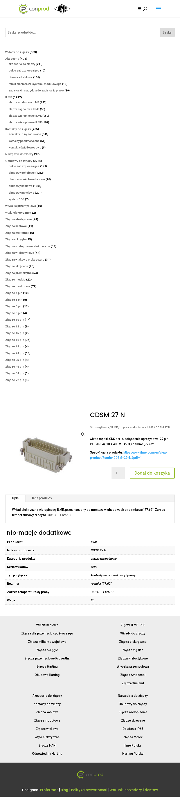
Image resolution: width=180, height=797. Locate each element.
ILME (114, 427)
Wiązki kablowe (47, 625)
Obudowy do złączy (133, 704)
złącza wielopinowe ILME (136, 427)
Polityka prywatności (89, 790)
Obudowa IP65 (132, 729)
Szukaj (167, 32)
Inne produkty (42, 498)
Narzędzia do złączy (133, 695)
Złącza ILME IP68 (133, 625)
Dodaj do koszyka (152, 473)
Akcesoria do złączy (47, 695)
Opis (15, 498)
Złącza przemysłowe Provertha (47, 658)
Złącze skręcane (133, 720)
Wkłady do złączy (132, 633)
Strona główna (99, 427)
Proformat (49, 790)
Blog (64, 790)
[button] (83, 434)
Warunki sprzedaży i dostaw (134, 790)
